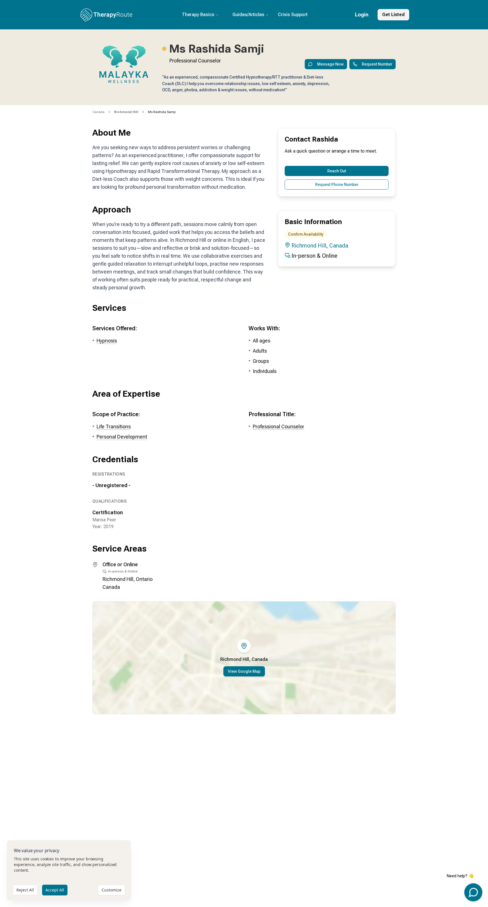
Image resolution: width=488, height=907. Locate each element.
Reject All (25, 890)
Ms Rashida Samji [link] (162, 112)
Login (362, 15)
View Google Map (244, 671)
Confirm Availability (306, 234)
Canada (98, 112)
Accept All (54, 890)
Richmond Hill (308, 245)
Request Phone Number (336, 184)
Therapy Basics (198, 14)
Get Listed (393, 14)
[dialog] (69, 870)
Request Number (377, 64)
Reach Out (336, 171)
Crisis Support (293, 14)
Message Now (330, 64)
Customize (111, 890)
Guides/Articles (248, 14)
